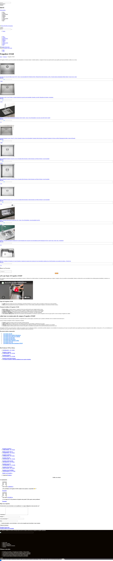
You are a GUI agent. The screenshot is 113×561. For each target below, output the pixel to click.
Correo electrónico (4, 518)
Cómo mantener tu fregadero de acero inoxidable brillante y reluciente (16, 553)
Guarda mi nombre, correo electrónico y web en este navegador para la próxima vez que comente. (20, 523)
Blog (5, 10)
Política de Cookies (6, 543)
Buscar (56, 273)
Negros (3, 19)
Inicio (3, 12)
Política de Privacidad (6, 544)
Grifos (3, 17)
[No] (64, 559)
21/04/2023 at (10, 486)
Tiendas (3, 31)
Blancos (3, 15)
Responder (4, 490)
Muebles (4, 16)
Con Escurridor (5, 18)
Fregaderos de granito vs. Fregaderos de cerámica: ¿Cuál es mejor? (15, 551)
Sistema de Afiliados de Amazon (8, 545)
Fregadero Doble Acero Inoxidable (7, 528)
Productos (2, 10)
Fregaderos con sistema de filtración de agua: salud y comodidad (15, 554)
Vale (63, 559)
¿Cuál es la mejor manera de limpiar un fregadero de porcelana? (15, 555)
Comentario (2, 514)
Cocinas (3, 13)
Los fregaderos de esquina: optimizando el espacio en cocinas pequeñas (16, 552)
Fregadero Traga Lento (7, 48)
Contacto (4, 546)
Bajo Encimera (5, 14)
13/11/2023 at (10, 497)
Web (1, 520)
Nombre (2, 516)
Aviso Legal (4, 542)
